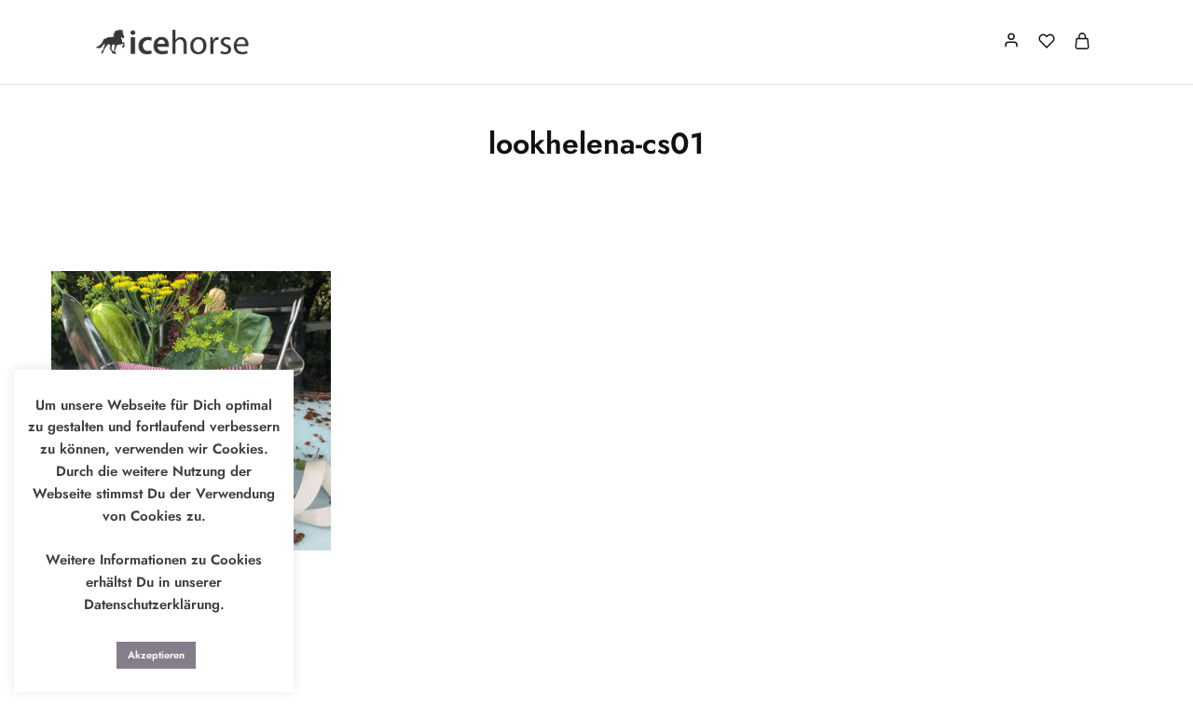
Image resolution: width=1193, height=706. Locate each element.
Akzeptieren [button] (156, 654)
